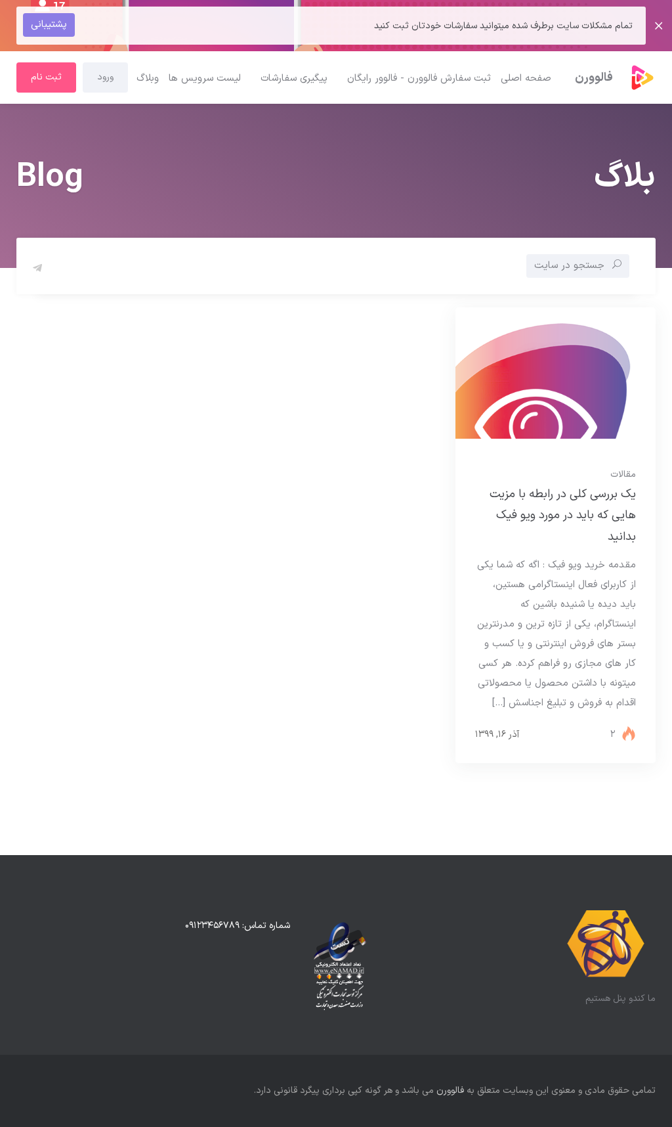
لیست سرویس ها (205, 78)
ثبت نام (46, 77)
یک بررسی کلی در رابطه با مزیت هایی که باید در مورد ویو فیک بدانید (563, 515)
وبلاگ (147, 78)
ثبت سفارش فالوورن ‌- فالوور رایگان (419, 78)
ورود (105, 77)
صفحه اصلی (526, 78)
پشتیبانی (49, 24)
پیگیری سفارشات (294, 78)
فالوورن (450, 1090)
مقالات (623, 474)
